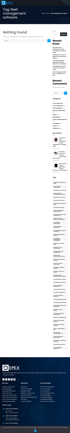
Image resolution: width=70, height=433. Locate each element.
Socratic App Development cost (58, 333)
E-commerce (56, 123)
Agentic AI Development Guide (59, 183)
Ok (35, 430)
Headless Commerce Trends (58, 272)
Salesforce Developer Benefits (58, 321)
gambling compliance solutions (59, 268)
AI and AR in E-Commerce (59, 190)
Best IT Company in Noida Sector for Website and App (59, 73)
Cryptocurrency (57, 108)
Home (43, 13)
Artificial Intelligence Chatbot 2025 (58, 211)
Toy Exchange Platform (59, 344)
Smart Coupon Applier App (59, 329)
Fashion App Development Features (59, 256)
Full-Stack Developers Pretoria (59, 260)
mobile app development (59, 302)
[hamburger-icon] (62, 2)
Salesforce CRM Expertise (59, 317)
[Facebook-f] (3, 379)
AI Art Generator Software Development (59, 194)
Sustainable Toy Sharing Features (59, 341)
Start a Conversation (12, 423)
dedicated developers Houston (59, 235)
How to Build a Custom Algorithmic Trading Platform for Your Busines (59, 62)
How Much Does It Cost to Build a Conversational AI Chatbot (59, 56)
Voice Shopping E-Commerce (58, 348)
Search (54, 31)
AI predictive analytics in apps (59, 204)
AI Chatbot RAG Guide (59, 200)
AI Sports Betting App (58, 207)
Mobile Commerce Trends (58, 310)
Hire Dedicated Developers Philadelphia (59, 276)
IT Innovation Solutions (59, 289)
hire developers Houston (59, 279)
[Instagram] (6, 379)
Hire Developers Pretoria (59, 282)
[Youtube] (14, 379)
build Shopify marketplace (56, 223)
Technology (56, 128)
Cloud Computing (58, 105)
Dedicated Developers (59, 110)
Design (54, 114)
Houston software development (58, 286)
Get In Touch (6, 405)
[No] (68, 429)
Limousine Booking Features (58, 296)
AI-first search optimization (57, 187)
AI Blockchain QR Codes (59, 197)
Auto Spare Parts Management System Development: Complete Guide (59, 50)
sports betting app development (58, 337)
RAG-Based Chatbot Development (58, 314)
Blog (47, 13)
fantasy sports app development (58, 252)
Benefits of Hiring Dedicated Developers (59, 219)
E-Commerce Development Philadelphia (56, 239)
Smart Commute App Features (58, 325)
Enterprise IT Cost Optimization (57, 248)
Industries (24, 383)
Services (5, 383)
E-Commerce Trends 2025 (58, 244)
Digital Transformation (60, 119)
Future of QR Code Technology (58, 264)
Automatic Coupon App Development (59, 215)
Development (56, 117)
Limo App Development (59, 292)
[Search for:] (27, 40)
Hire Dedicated (45, 383)
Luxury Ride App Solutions (59, 299)
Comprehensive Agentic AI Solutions (59, 231)
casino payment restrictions (57, 227)
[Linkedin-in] (12, 379)
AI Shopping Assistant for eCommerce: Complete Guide (59, 68)
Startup (55, 126)
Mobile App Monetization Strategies (59, 306)
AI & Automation (57, 103)
